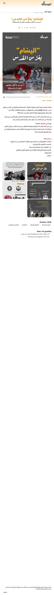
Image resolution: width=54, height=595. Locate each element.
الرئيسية (42, 12)
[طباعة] (19, 27)
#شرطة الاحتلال (34, 225)
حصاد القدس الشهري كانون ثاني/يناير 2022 (39, 236)
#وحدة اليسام (46, 225)
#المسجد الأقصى (13, 225)
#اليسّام (24, 225)
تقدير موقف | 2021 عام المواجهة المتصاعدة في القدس (35, 234)
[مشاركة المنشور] (27, 27)
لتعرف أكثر (36, 12)
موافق (5, 592)
